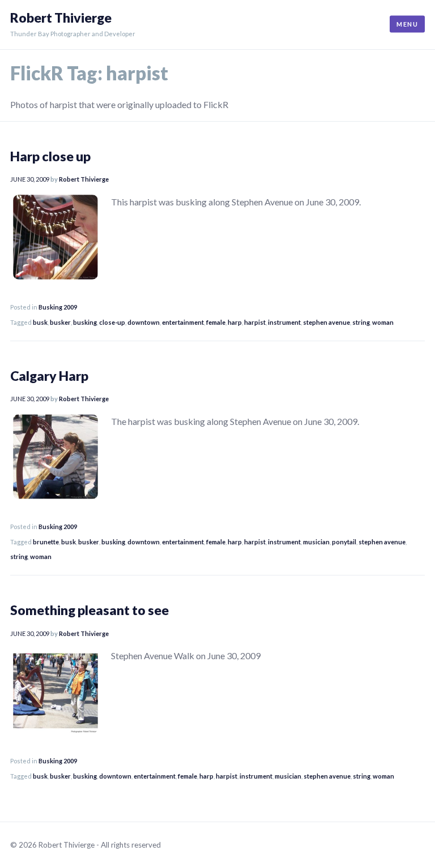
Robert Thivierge (61, 17)
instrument (284, 322)
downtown (143, 322)
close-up (112, 322)
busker (60, 322)
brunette (46, 541)
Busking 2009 (58, 307)
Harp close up (50, 156)
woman (383, 322)
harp (235, 322)
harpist (255, 322)
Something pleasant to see (89, 610)
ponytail (344, 541)
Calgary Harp (49, 376)
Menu (407, 24)
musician (316, 541)
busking (85, 322)
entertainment (183, 322)
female (215, 322)
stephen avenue (326, 322)
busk (40, 322)
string (361, 322)
